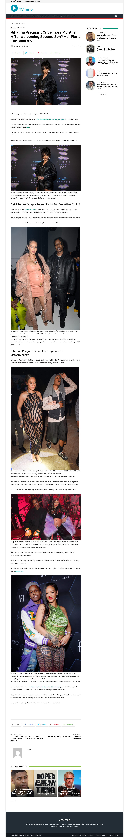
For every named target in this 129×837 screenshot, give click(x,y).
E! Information (29, 209)
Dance (99, 71)
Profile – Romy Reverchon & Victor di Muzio (107, 74)
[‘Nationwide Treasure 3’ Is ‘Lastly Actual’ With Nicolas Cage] (90, 85)
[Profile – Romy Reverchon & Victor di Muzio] (90, 73)
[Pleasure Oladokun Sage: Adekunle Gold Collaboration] (45, 783)
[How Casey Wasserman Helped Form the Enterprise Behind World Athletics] (69, 783)
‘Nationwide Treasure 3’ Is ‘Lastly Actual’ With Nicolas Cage (107, 86)
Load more (101, 94)
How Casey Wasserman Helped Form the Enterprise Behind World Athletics (69, 793)
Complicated (18, 571)
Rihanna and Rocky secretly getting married (45, 687)
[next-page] (15, 800)
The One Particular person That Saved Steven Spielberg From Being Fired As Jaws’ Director (27, 739)
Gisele (18, 46)
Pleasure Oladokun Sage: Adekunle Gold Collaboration (45, 794)
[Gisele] (12, 46)
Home (12, 23)
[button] (116, 16)
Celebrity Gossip (20, 23)
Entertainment (22, 787)
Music (45, 790)
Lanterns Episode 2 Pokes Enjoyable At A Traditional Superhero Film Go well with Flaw (22, 792)
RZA (27, 127)
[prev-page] (12, 800)
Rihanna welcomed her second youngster (50, 119)
